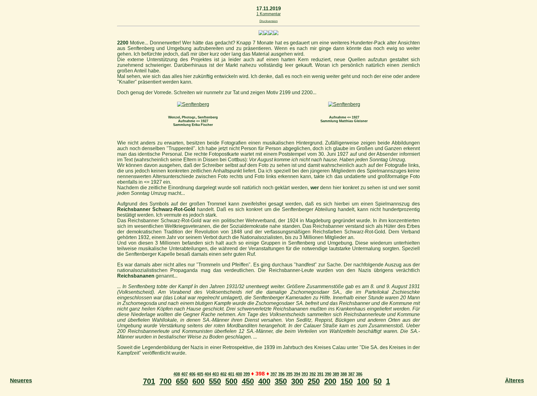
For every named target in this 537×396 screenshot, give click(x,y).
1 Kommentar (268, 14)
